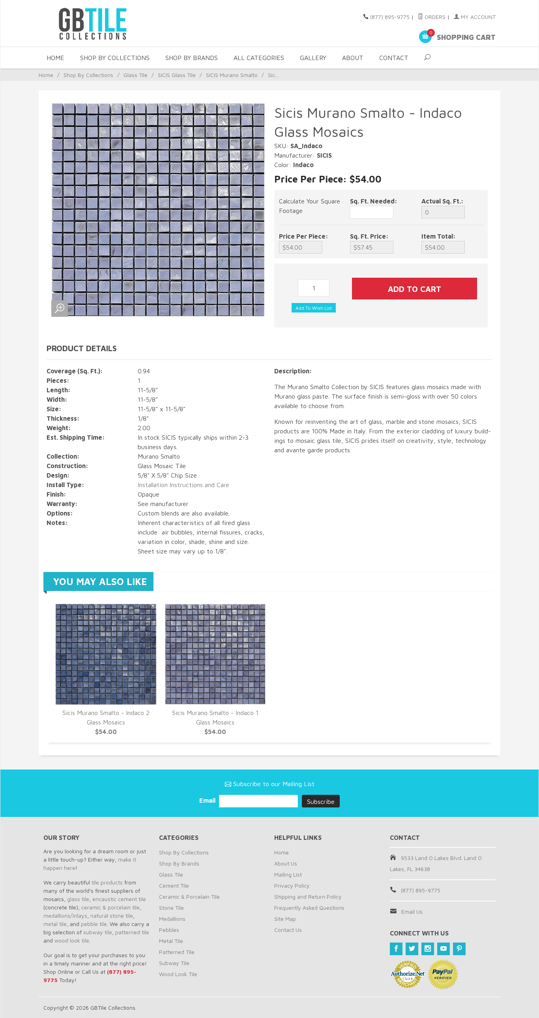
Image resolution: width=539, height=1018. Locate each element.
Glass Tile (136, 75)
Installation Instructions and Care (183, 484)
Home (55, 57)
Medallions (172, 918)
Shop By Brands (191, 57)
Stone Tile (171, 907)
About (352, 57)
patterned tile (132, 932)
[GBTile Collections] (116, 23)
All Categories (259, 57)
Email (208, 800)
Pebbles (169, 929)
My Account (477, 16)
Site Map (285, 918)
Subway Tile (174, 963)
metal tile (55, 923)
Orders (434, 16)
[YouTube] (443, 949)
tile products (107, 882)
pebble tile (94, 923)
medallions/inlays (65, 915)
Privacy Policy (292, 885)
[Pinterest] (459, 949)
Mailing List (288, 874)
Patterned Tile (177, 951)
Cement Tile (174, 885)
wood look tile (71, 940)
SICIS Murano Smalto (232, 75)
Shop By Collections (115, 57)
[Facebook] (396, 949)
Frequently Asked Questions (309, 907)
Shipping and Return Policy (308, 896)
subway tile (97, 932)
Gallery (313, 57)
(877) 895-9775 (390, 16)
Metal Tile (171, 940)
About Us (285, 863)
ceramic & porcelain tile (110, 907)
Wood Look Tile (178, 974)
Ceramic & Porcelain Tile (189, 896)
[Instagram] (427, 949)
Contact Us (288, 929)
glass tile (78, 899)
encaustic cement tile (119, 899)
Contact (393, 57)
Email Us (412, 911)
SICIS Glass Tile (177, 75)
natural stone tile (111, 915)
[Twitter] (412, 949)
